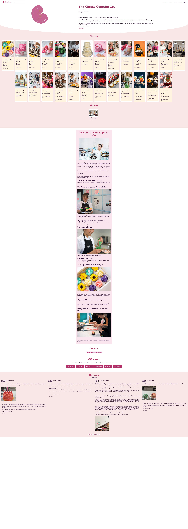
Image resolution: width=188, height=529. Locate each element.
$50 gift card (70, 366)
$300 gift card (99, 366)
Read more (81, 28)
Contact (180, 2)
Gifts (170, 2)
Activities (165, 2)
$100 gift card (80, 366)
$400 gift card (108, 366)
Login (184, 2)
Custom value (117, 366)
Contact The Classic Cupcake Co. (94, 352)
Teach (175, 2)
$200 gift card (89, 366)
